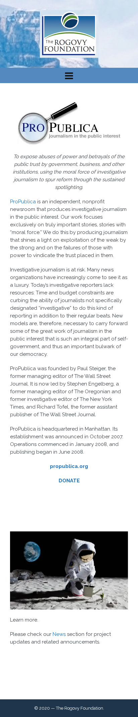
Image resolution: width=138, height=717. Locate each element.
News (59, 634)
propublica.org (69, 466)
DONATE (69, 481)
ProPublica (23, 202)
